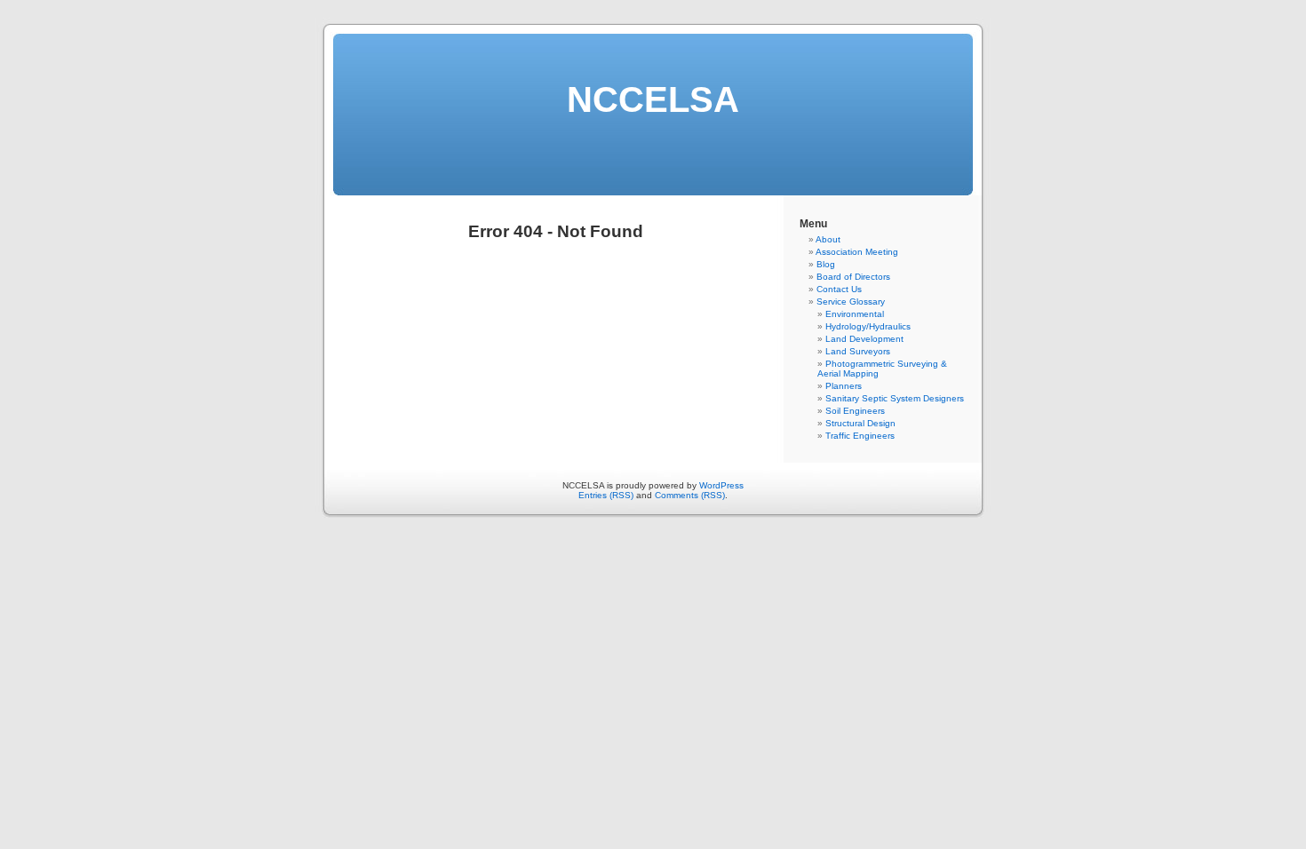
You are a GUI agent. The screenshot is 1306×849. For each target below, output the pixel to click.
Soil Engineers (855, 411)
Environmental (854, 314)
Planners (843, 386)
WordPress (721, 485)
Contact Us (839, 289)
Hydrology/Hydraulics (868, 326)
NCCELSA (653, 99)
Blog (825, 264)
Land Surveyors (857, 351)
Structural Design (860, 423)
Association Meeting (857, 252)
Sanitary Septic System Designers (894, 398)
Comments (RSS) (690, 495)
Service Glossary (850, 301)
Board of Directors (853, 277)
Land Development (864, 339)
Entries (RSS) (605, 495)
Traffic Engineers (860, 435)
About (828, 239)
